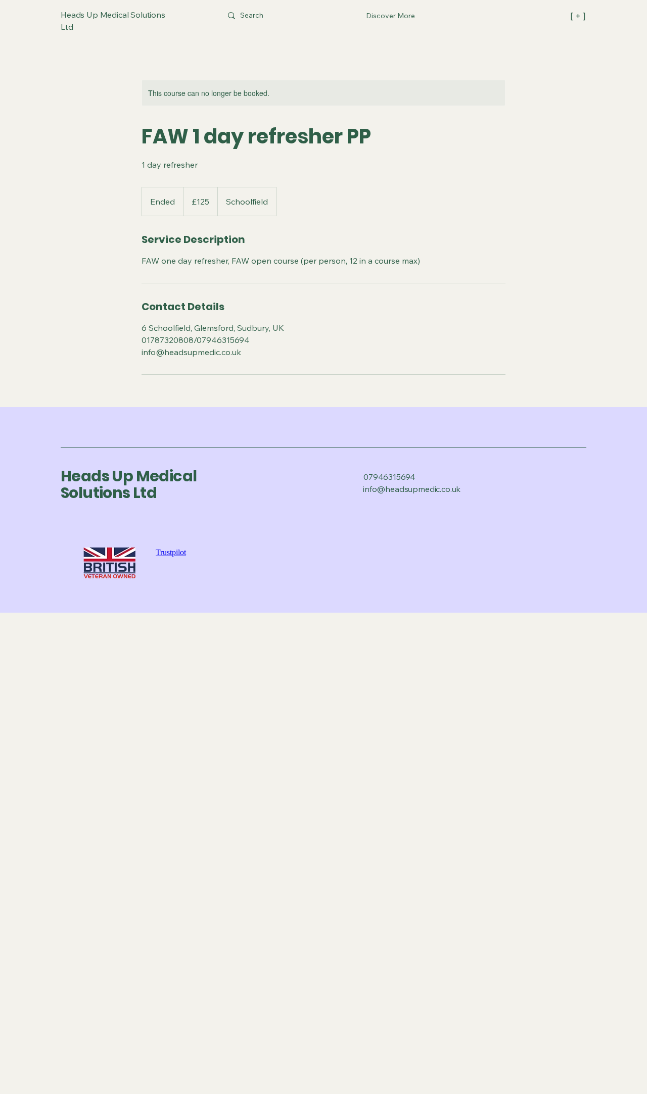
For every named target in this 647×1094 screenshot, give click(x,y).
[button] (390, 16)
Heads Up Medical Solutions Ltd (129, 484)
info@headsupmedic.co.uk (411, 489)
